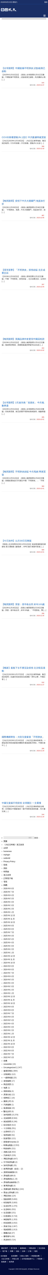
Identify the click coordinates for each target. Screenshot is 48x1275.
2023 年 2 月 (8, 1030)
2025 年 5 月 (8, 939)
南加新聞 (7, 1122)
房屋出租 (7, 1095)
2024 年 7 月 (8, 973)
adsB (5, 848)
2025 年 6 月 (8, 936)
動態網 (3, 1262)
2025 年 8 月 (8, 929)
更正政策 (14, 1248)
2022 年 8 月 (8, 1051)
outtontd (6, 858)
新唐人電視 (24, 1256)
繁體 (45, 2)
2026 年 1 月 (8, 912)
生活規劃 (7, 1213)
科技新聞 (7, 1223)
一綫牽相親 (8, 1078)
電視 (5, 882)
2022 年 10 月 (9, 1044)
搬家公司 (7, 1101)
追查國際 (14, 1256)
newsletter (7, 1064)
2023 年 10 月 (9, 1003)
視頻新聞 (7, 1230)
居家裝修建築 (9, 1172)
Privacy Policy (9, 862)
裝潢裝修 (7, 1108)
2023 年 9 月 (8, 1007)
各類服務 (7, 1081)
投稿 (5, 865)
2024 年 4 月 (8, 983)
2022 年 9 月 (8, 1047)
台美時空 (7, 1132)
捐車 (23, 1251)
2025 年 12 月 (9, 915)
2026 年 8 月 (8, 888)
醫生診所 (7, 1111)
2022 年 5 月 (8, 1057)
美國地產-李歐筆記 (11, 1189)
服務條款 (23, 1248)
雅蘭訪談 (7, 1233)
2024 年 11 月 (9, 959)
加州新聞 (7, 1115)
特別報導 (7, 1203)
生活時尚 (7, 1209)
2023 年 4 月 (8, 1024)
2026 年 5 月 (8, 899)
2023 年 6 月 (8, 1017)
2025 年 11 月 (9, 919)
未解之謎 (7, 1152)
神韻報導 (7, 1219)
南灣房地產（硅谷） (11, 1169)
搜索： (37, 838)
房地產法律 (8, 1176)
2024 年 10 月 (9, 963)
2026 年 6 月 (8, 895)
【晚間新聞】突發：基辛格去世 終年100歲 (23, 604)
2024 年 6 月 (8, 976)
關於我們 (4, 1248)
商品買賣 (7, 1084)
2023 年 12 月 (9, 997)
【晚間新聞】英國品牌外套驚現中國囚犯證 (23, 339)
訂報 (29, 1251)
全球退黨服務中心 (28, 1259)
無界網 (11, 1262)
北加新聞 (7, 1118)
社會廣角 (7, 1216)
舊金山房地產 (9, 1192)
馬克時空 (7, 1240)
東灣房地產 (8, 1186)
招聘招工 (7, 1098)
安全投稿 (42, 1248)
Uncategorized (9, 1067)
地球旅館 (7, 1135)
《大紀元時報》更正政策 (13, 845)
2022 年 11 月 (9, 1040)
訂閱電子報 (8, 878)
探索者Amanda (9, 1142)
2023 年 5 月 (8, 1020)
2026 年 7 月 (8, 892)
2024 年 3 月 (8, 986)
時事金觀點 (8, 1145)
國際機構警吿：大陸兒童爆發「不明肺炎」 (23, 737)
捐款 (5, 868)
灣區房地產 (8, 1159)
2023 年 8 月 (8, 1010)
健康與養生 (8, 1071)
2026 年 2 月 (8, 909)
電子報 (4, 1251)
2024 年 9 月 (8, 966)
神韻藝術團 (35, 1256)
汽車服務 (7, 1105)
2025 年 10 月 (9, 922)
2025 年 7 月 (8, 932)
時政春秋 (7, 1149)
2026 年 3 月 (8, 905)
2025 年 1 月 (8, 953)
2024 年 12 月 (9, 956)
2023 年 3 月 (8, 1027)
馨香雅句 (7, 1236)
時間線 (6, 872)
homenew (7, 851)
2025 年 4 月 (8, 943)
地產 (5, 1088)
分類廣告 (7, 1074)
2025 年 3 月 (8, 946)
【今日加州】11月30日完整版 (17, 541)
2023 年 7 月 (8, 1013)
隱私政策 (32, 1248)
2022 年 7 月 (8, 1054)
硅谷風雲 (7, 1125)
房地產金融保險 (10, 1182)
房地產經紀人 (9, 1179)
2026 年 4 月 (8, 902)
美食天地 (7, 1226)
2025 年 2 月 (8, 949)
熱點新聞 (7, 1199)
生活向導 (7, 1206)
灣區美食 (7, 1196)
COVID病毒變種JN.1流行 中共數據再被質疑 (24, 137)
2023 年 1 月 (8, 1034)
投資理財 (7, 1138)
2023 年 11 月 (9, 1000)
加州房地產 (8, 1165)
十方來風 (7, 1128)
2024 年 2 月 (8, 990)
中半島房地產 (9, 1162)
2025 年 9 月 (8, 926)
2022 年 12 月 (9, 1037)
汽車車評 (7, 1155)
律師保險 (7, 1091)
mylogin (6, 855)
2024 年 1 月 (8, 993)
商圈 (11, 1251)
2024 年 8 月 (8, 970)
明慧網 (39, 1259)
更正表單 (7, 875)
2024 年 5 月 (8, 980)
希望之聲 (15, 1259)
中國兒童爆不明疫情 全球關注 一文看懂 (21, 803)
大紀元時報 (5, 1259)
